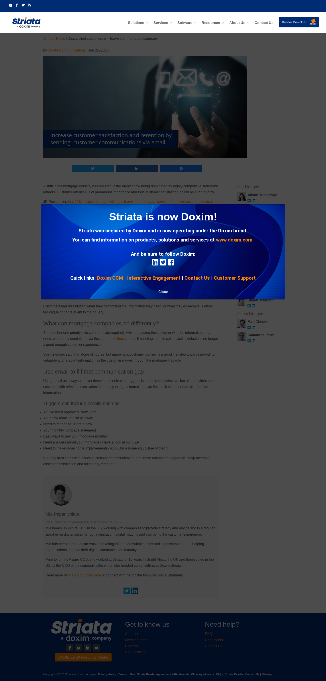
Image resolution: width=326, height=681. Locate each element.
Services (160, 23)
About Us (237, 23)
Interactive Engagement (154, 278)
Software (184, 23)
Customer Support (235, 278)
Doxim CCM (110, 278)
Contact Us (264, 23)
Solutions (136, 23)
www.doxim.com (234, 240)
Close (163, 292)
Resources (211, 23)
